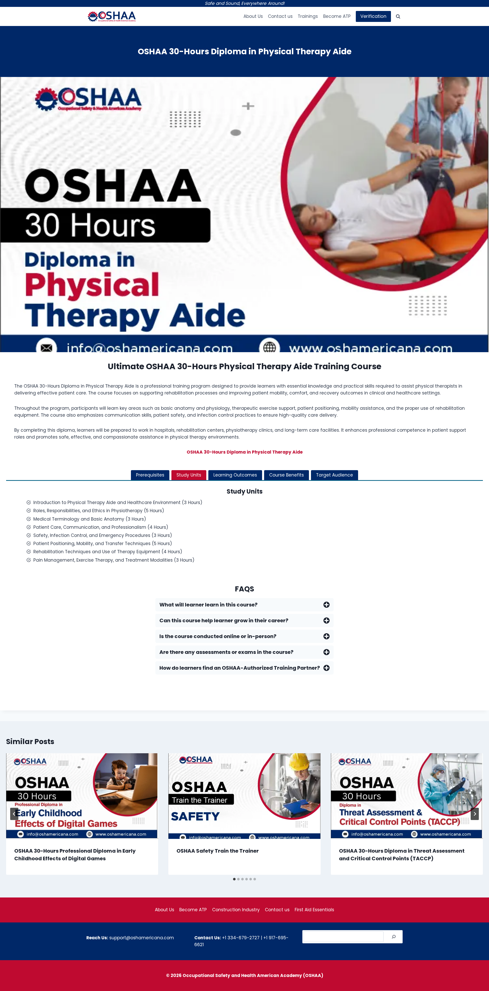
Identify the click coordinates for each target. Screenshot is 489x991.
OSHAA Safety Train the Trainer (217, 850)
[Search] (393, 936)
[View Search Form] (398, 16)
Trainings (308, 16)
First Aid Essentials (314, 910)
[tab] (150, 475)
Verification (373, 16)
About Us (253, 16)
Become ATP (337, 16)
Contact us (280, 16)
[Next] (475, 814)
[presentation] (82, 796)
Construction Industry (236, 910)
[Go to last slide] (14, 814)
